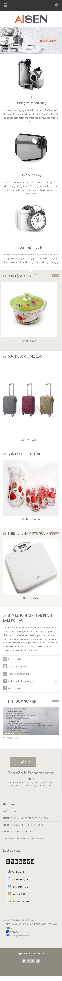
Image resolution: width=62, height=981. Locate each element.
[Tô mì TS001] (31, 281)
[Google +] (33, 961)
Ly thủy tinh (30, 519)
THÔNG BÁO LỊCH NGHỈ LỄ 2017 (18, 832)
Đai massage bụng (31, 598)
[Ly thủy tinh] (31, 459)
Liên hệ (25, 761)
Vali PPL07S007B (31, 440)
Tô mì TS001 (31, 340)
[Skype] (38, 961)
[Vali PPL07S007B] (31, 362)
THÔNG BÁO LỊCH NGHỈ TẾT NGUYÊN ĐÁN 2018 (29, 738)
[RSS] (24, 961)
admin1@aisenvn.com (19, 936)
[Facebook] (29, 961)
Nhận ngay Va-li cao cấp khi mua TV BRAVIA (24, 838)
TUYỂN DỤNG (9, 811)
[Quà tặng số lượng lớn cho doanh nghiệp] (31, 22)
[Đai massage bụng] (31, 539)
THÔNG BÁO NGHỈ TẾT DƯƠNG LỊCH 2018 (23, 825)
